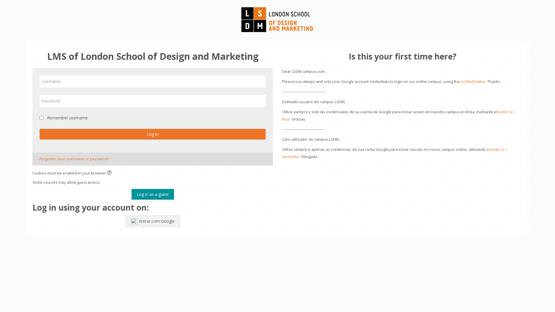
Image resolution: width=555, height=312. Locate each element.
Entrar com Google (156, 221)
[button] (110, 173)
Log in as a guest (153, 194)
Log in (152, 134)
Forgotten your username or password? (74, 158)
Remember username (67, 117)
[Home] (277, 19)
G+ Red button (473, 81)
